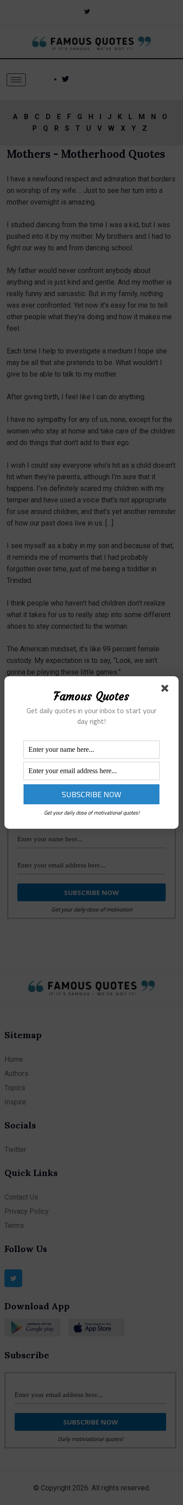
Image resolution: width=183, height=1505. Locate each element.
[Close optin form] (166, 690)
